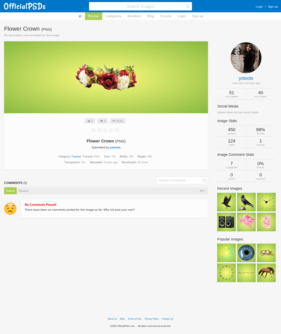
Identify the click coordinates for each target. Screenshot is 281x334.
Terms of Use (134, 319)
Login (259, 6)
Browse (93, 16)
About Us (112, 319)
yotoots (115, 147)
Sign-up (273, 6)
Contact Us (167, 319)
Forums (165, 16)
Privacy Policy (152, 319)
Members (134, 16)
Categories (113, 16)
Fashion (76, 156)
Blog (150, 16)
